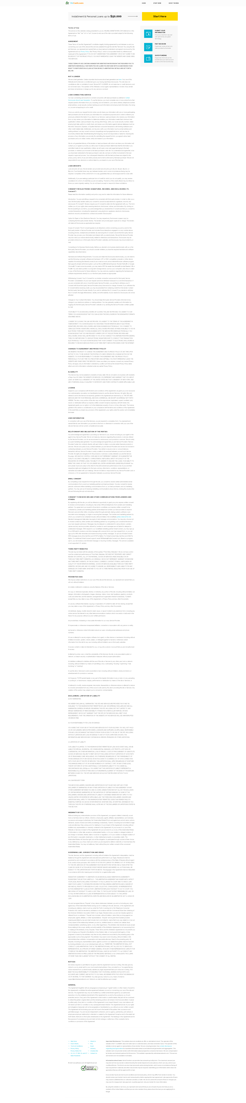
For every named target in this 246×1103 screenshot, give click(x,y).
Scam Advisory (93, 1047)
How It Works (174, 3)
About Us (93, 1041)
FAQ (91, 1043)
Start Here (157, 3)
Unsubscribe (94, 1051)
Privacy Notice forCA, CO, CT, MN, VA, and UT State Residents (79, 1053)
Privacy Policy (85, 51)
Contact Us (93, 1053)
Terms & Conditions (77, 1046)
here (120, 79)
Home (144, 3)
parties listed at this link (124, 517)
